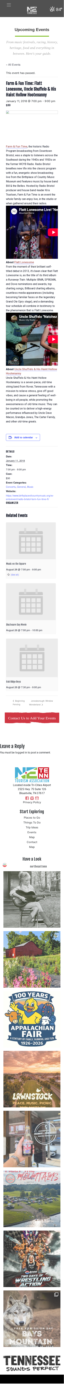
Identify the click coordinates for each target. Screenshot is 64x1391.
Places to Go (32, 817)
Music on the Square (16, 563)
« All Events (13, 64)
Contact (32, 842)
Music (30, 486)
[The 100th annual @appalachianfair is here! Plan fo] (31, 1019)
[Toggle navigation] (8, 5)
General (21, 486)
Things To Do (32, 822)
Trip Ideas (32, 827)
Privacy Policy (32, 802)
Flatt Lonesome (24, 262)
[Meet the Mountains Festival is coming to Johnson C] (31, 1199)
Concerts (11, 486)
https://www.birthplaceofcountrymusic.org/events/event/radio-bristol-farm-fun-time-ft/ (29, 497)
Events (31, 832)
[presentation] (31, 540)
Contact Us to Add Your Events (32, 718)
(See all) (15, 574)
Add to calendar (23, 437)
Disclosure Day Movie (16, 624)
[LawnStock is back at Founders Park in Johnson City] (31, 1079)
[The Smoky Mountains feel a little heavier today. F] (31, 899)
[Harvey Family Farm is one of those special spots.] (31, 959)
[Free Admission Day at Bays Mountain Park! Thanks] (31, 1318)
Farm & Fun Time (16, 146)
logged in (21, 752)
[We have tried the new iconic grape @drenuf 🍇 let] (31, 1139)
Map (32, 837)
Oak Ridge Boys (13, 681)
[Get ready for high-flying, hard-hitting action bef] (31, 1259)
